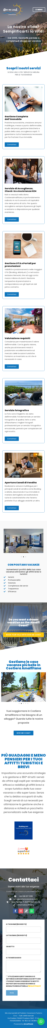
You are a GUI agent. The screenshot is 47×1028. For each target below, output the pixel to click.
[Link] (26, 911)
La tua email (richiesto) (16, 935)
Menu (40, 9)
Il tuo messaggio (13, 958)
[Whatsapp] (31, 911)
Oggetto (10, 946)
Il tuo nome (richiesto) (16, 924)
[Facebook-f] (15, 911)
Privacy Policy (34, 986)
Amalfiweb (28, 1024)
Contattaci (11, 144)
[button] (6, 541)
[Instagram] (20, 911)
